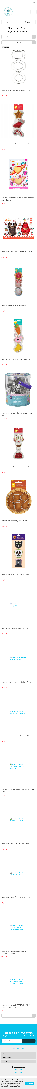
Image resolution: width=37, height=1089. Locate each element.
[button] (18, 1054)
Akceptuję (30, 1083)
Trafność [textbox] (5, 37)
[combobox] (18, 37)
